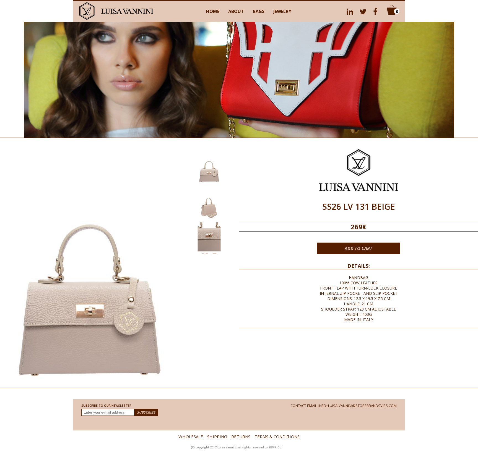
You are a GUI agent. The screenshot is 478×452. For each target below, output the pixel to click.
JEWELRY (282, 11)
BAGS (258, 11)
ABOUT (236, 11)
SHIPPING (217, 436)
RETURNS (240, 436)
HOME (212, 11)
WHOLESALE (190, 436)
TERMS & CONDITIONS (277, 436)
